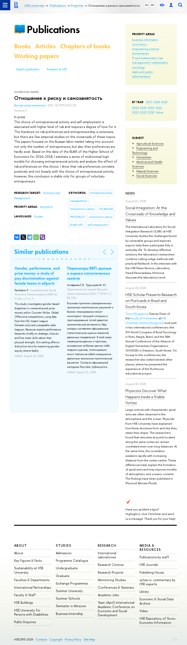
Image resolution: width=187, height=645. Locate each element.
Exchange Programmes (72, 583)
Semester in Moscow (71, 606)
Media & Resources (150, 547)
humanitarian (140, 53)
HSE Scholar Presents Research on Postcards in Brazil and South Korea (151, 300)
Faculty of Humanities (144, 318)
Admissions (63, 553)
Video (144, 611)
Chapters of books (85, 46)
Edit (175, 638)
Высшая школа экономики (30, 105)
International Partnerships (32, 587)
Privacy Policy (73, 639)
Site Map (89, 639)
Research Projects (110, 572)
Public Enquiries (25, 622)
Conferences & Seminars (116, 587)
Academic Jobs (108, 595)
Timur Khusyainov (136, 314)
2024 (135, 108)
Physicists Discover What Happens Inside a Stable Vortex (146, 396)
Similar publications (41, 252)
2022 (151, 108)
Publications (53, 29)
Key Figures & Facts (28, 560)
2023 (143, 108)
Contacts (41, 639)
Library (144, 591)
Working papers (36, 56)
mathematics (159, 62)
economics (139, 44)
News (130, 193)
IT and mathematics (145, 58)
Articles (45, 46)
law (161, 58)
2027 (149, 102)
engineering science (145, 49)
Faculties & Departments (31, 580)
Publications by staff (154, 557)
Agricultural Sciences (150, 143)
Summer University (69, 591)
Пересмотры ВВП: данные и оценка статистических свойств (89, 273)
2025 (164, 102)
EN (152, 5)
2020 (135, 112)
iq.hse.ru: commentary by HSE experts (157, 582)
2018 (151, 112)
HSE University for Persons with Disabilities (31, 612)
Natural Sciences (147, 171)
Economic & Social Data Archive (157, 601)
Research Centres (111, 564)
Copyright (55, 639)
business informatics (145, 40)
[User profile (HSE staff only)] (171, 5)
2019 (143, 112)
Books (22, 46)
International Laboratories (107, 555)
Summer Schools (68, 598)
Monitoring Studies (112, 580)
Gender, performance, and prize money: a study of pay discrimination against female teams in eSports (37, 276)
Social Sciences (146, 176)
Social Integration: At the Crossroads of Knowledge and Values (150, 213)
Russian (38, 216)
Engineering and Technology (145, 150)
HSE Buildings (23, 602)
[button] (39, 259)
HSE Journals (149, 564)
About (20, 545)
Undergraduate (67, 568)
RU (147, 5)
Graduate (63, 576)
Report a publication (27, 69)
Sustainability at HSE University (28, 570)
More (159, 112)
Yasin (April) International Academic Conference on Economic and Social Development (116, 608)
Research (107, 545)
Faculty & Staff (25, 595)
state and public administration (142, 74)
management (141, 62)
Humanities (143, 157)
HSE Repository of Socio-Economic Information (158, 620)
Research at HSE (57, 69)
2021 (159, 108)
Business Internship (69, 613)
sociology (138, 67)
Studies (63, 545)
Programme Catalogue (72, 560)
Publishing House (152, 572)
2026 (156, 102)
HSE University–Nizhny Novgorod (145, 320)
